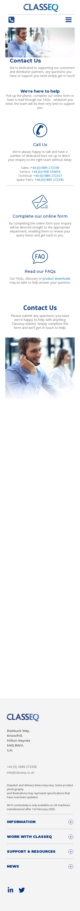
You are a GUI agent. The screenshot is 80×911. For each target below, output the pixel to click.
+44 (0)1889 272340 (49, 180)
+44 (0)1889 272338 (44, 168)
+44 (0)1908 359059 (46, 172)
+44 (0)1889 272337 (47, 176)
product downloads (56, 278)
